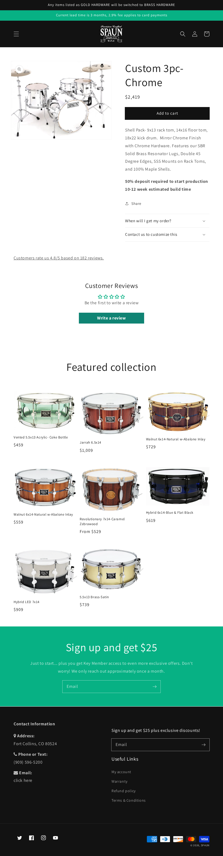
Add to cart (167, 113)
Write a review (111, 318)
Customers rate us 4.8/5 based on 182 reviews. (59, 258)
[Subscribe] (154, 686)
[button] (16, 34)
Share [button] (136, 203)
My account (121, 771)
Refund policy (124, 790)
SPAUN (205, 845)
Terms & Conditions (129, 800)
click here (23, 780)
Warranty (120, 781)
